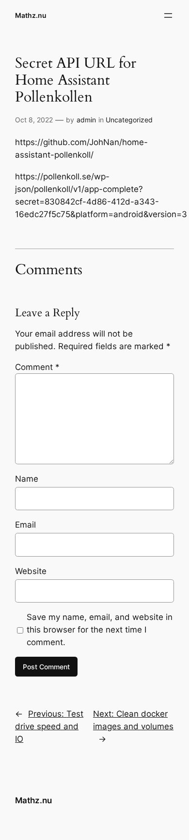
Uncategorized (129, 120)
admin (86, 120)
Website (31, 571)
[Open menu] (168, 15)
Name (26, 479)
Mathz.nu (31, 15)
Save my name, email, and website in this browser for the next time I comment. (100, 629)
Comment (37, 367)
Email (25, 525)
